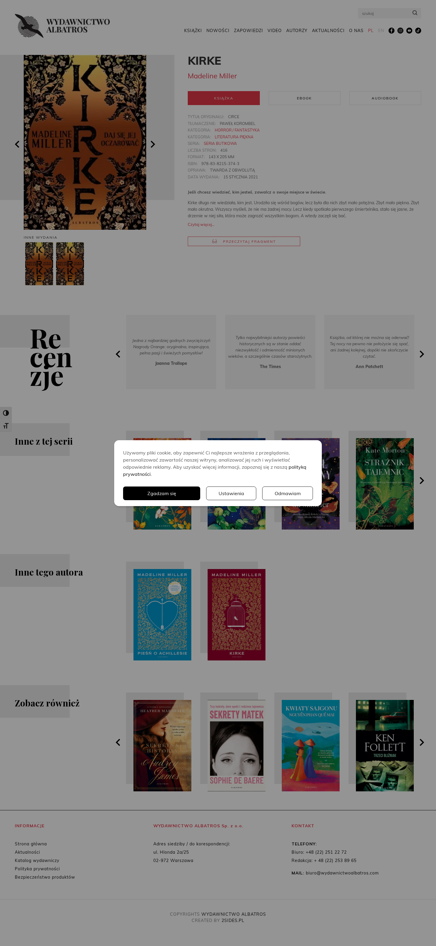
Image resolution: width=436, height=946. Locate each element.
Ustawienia (231, 493)
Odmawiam (288, 493)
